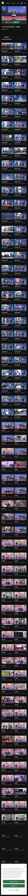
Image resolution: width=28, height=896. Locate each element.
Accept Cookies (13, 881)
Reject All (14, 885)
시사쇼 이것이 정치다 (8, 27)
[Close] (25, 866)
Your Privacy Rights (13, 890)
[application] (14, 13)
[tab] (7, 37)
